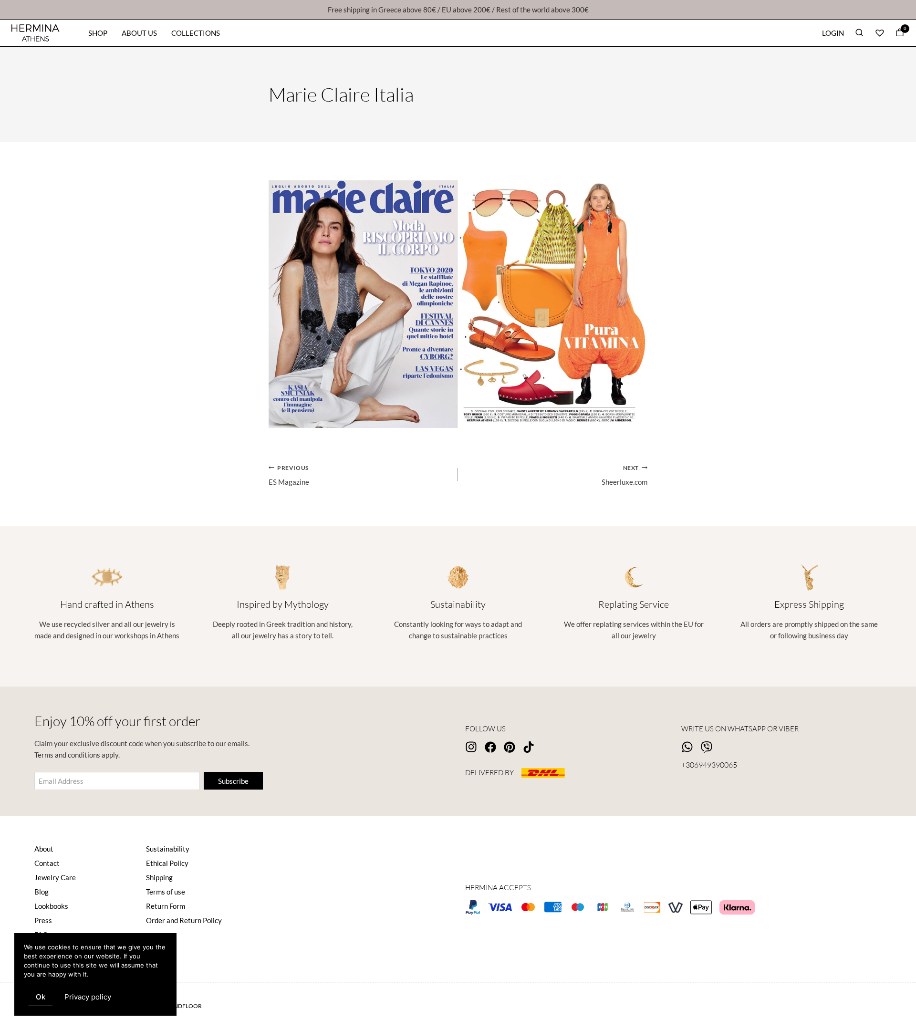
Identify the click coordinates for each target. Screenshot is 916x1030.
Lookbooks (51, 906)
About (43, 848)
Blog (41, 891)
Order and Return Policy (184, 920)
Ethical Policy (167, 863)
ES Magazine (289, 475)
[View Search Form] (859, 33)
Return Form (165, 906)
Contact (47, 863)
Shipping (159, 877)
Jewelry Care (55, 877)
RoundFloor (181, 1005)
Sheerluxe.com (624, 475)
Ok (40, 996)
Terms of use (165, 891)
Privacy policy (87, 996)
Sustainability (167, 848)
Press (43, 920)
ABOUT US (139, 33)
